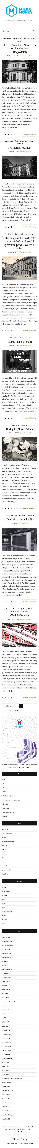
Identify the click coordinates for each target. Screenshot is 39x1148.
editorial (30, 609)
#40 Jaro (4, 784)
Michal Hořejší (14, 611)
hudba (3, 854)
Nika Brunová (6, 1054)
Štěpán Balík (5, 1099)
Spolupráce (21, 1129)
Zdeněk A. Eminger (7, 1115)
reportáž (4, 920)
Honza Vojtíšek (6, 981)
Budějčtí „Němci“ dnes (19, 429)
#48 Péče (4, 816)
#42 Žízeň (5, 792)
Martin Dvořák (6, 1030)
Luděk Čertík (5, 1022)
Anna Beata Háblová (8, 941)
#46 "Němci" (6, 38)
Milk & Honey (19, 1139)
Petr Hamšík (5, 1062)
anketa (24, 425)
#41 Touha (5, 788)
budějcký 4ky (6, 891)
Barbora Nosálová (7, 945)
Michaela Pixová (6, 1042)
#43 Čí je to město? (7, 796)
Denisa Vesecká (6, 957)
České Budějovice (29, 38)
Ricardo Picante (6, 1082)
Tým (28, 1129)
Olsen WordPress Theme (15, 1143)
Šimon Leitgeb (6, 1095)
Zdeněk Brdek (6, 1119)
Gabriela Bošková (7, 969)
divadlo (4, 837)
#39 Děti (4, 780)
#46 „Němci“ (5, 808)
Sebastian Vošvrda (7, 1091)
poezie (4, 862)
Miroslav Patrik (6, 1046)
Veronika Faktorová (8, 1111)
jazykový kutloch (7, 911)
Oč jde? (4, 1129)
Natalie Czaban (6, 1050)
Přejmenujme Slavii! (19, 147)
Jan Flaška (27, 338)
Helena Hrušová (6, 977)
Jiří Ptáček (19, 143)
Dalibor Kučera (6, 953)
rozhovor (4, 924)
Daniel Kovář (5, 1066)
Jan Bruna (4, 985)
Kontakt (31, 1127)
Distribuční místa (14, 1127)
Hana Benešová (6, 973)
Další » (17, 710)
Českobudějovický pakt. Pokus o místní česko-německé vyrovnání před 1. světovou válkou (19, 243)
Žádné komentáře (26, 56)
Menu (6, 31)
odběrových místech (25, 767)
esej (3, 899)
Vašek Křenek (6, 1107)
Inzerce (23, 1127)
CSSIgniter (29, 1143)
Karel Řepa (5, 1018)
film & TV (22, 515)
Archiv (4, 1127)
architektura (17, 38)
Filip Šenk (4, 965)
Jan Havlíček (5, 998)
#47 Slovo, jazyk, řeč (8, 812)
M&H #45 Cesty (19, 615)
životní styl (5, 874)
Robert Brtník (6, 1086)
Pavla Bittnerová (7, 1058)
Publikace (12, 1129)
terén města (25, 611)
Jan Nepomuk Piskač (8, 1006)
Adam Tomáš (6, 937)
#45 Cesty (8, 609)
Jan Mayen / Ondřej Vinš (9, 1002)
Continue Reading (29, 134)
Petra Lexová (6, 1070)
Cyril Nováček (6, 949)
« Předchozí (7, 706)
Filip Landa (5, 961)
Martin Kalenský (6, 1034)
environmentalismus (8, 841)
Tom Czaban (5, 1103)
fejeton (20, 338)
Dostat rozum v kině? (19, 519)
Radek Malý (5, 1074)
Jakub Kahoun (6, 989)
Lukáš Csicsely (6, 1026)
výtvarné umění (6, 870)
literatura (4, 858)
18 (10, 710)
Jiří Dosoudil (5, 1010)
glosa (31, 141)
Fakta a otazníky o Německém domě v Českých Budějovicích (19, 48)
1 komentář (24, 523)
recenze (4, 915)
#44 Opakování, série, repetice (11, 800)
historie (19, 41)
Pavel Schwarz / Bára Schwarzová (12, 1078)
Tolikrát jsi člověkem (19, 341)
